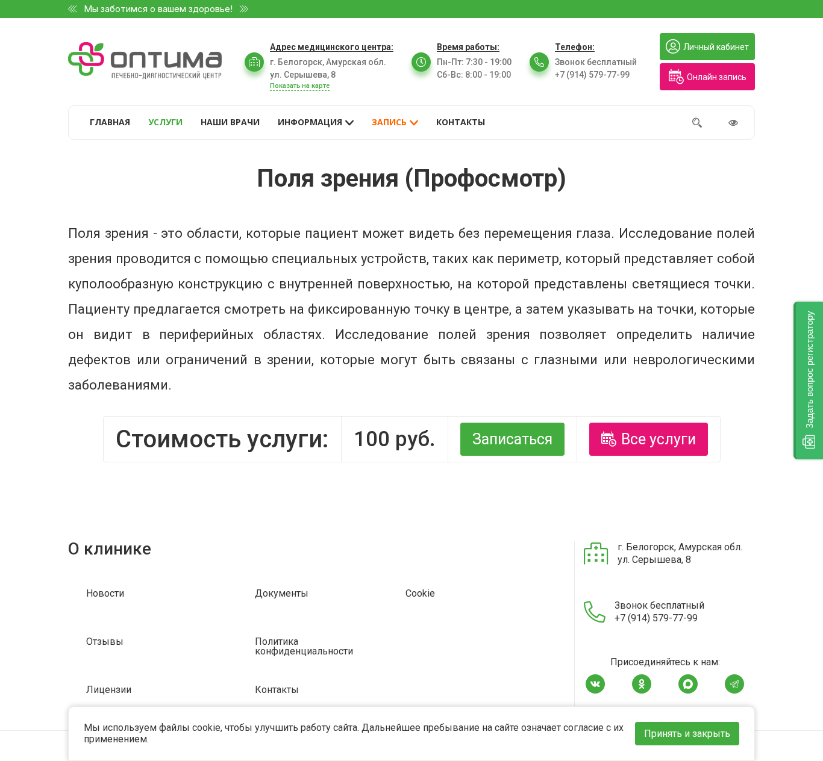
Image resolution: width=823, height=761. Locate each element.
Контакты (277, 690)
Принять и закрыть (687, 733)
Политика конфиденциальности (304, 647)
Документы (281, 594)
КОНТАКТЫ (460, 122)
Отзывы (105, 642)
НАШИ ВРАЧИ (230, 122)
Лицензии (108, 690)
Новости (105, 594)
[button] (808, 380)
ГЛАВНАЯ (110, 122)
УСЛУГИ (165, 122)
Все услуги (658, 439)
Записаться (512, 439)
